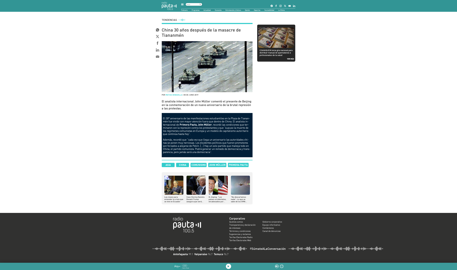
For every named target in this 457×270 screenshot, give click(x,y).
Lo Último (281, 10)
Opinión (247, 10)
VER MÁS (290, 59)
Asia (168, 164)
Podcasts (184, 10)
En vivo (185, 265)
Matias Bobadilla (174, 95)
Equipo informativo (271, 225)
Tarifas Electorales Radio (241, 237)
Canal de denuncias (271, 231)
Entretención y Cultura (233, 10)
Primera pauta (238, 164)
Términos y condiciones (240, 231)
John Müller (217, 164)
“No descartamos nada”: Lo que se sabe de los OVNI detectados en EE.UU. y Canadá (240, 199)
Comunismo (198, 164)
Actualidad (207, 10)
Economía (218, 10)
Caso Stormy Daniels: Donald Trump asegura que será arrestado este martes (195, 199)
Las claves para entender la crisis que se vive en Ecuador (173, 199)
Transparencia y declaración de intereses (242, 226)
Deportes (257, 10)
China (182, 164)
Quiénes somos (236, 222)
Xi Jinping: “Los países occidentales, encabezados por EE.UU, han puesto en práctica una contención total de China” (218, 199)
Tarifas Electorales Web (240, 240)
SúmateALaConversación (268, 248)
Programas (196, 10)
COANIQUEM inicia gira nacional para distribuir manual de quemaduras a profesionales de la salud (276, 52)
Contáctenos (268, 228)
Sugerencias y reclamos (240, 234)
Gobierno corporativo (272, 222)
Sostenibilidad (269, 10)
